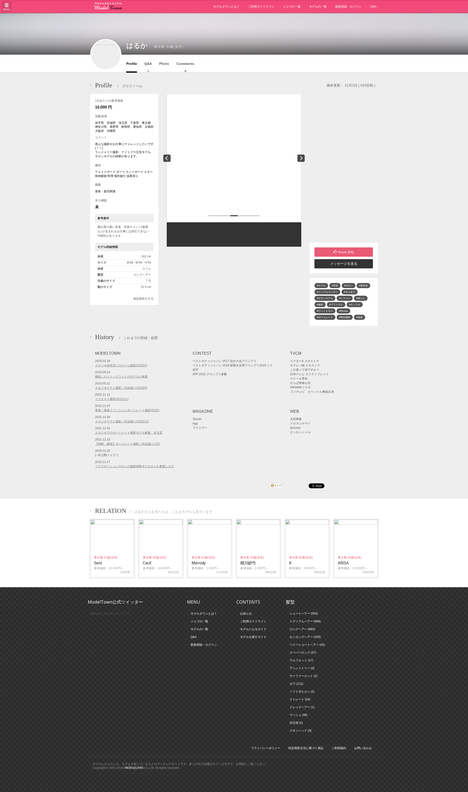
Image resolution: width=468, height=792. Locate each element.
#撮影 (320, 304)
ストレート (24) (300, 699)
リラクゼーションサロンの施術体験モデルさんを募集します (134, 466)
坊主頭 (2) (296, 722)
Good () (346, 252)
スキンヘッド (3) (301, 730)
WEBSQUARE (134, 768)
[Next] (301, 158)
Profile (131, 64)
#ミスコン (344, 298)
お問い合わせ (363, 748)
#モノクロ (354, 304)
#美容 (335, 285)
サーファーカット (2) (303, 676)
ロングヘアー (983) (302, 629)
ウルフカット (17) (301, 660)
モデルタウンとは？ (226, 6)
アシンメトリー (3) (302, 668)
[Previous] (167, 158)
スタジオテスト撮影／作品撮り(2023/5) (121, 388)
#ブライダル (336, 304)
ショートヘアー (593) (304, 613)
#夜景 (359, 317)
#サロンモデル (325, 298)
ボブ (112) (296, 683)
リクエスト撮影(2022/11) (111, 399)
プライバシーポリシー (265, 748)
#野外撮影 (344, 317)
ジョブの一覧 (292, 6)
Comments (185, 67)
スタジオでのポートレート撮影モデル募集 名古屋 (128, 432)
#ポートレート (325, 317)
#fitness (343, 311)
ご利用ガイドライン (261, 6)
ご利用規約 (339, 748)
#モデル (321, 285)
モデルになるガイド (253, 629)
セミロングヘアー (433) (305, 637)
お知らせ (246, 613)
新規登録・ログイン (348, 6)
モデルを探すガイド (253, 637)
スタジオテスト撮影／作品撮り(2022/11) (122, 421)
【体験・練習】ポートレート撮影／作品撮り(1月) (127, 444)
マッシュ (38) (298, 715)
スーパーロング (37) (303, 652)
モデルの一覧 (318, 6)
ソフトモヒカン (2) (302, 691)
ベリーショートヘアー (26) (307, 644)
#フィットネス (325, 311)
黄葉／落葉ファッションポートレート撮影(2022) (127, 410)
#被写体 (363, 285)
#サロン (348, 285)
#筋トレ (360, 298)
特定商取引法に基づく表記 (305, 748)
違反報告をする (143, 298)
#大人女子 (349, 292)
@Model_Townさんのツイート (110, 613)
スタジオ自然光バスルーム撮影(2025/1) (121, 365)
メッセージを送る (343, 263)
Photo (164, 64)
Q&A (373, 6)
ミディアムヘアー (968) (305, 621)
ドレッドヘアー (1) (302, 707)
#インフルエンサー (327, 292)
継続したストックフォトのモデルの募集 (121, 376)
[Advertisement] (344, 168)
